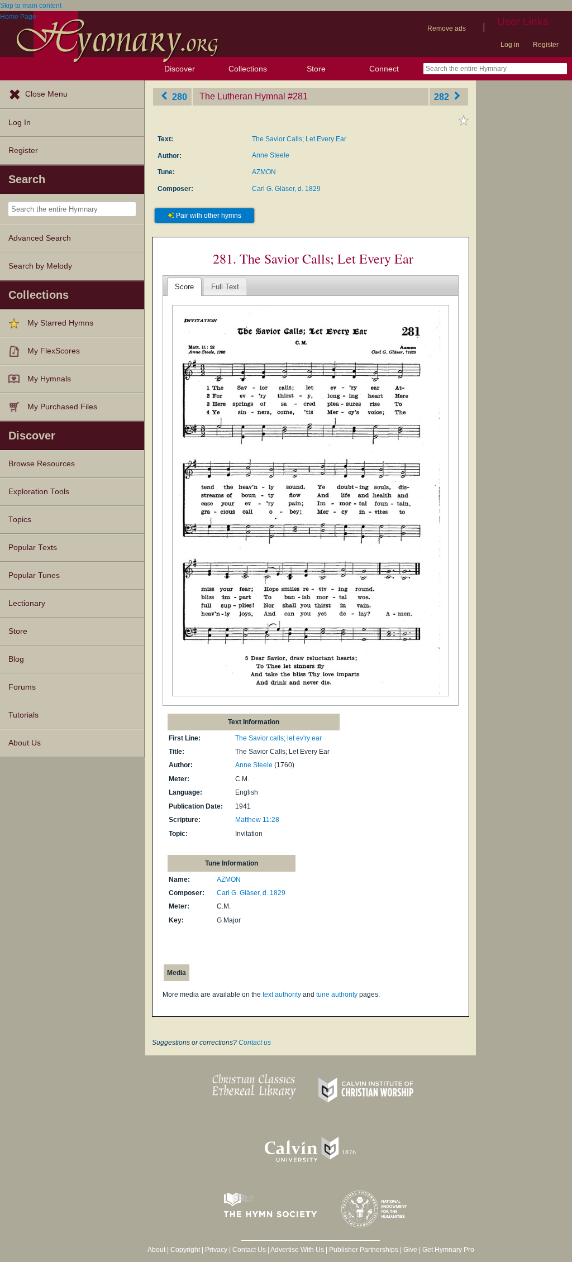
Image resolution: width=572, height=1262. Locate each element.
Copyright (185, 1250)
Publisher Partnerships (363, 1250)
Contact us (255, 1042)
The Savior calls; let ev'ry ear (278, 738)
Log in (509, 45)
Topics (19, 519)
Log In (19, 122)
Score (184, 287)
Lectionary (26, 603)
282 (442, 96)
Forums (22, 687)
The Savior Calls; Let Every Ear (299, 139)
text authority (282, 994)
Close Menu (46, 94)
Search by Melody (40, 266)
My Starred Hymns (60, 323)
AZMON (264, 172)
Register (546, 45)
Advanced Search (39, 238)
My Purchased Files (62, 407)
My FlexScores (53, 351)
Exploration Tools (38, 491)
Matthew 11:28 (257, 820)
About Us (24, 743)
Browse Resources (41, 464)
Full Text (225, 287)
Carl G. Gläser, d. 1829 (286, 189)
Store (316, 68)
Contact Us (249, 1250)
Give (410, 1250)
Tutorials (23, 715)
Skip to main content (30, 5)
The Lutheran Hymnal (242, 96)
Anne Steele (270, 155)
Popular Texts (32, 547)
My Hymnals (49, 379)
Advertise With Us (297, 1250)
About (156, 1250)
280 (178, 96)
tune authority (337, 994)
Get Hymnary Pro (448, 1250)
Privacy (216, 1250)
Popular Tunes (34, 575)
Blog (16, 659)
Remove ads (446, 28)
